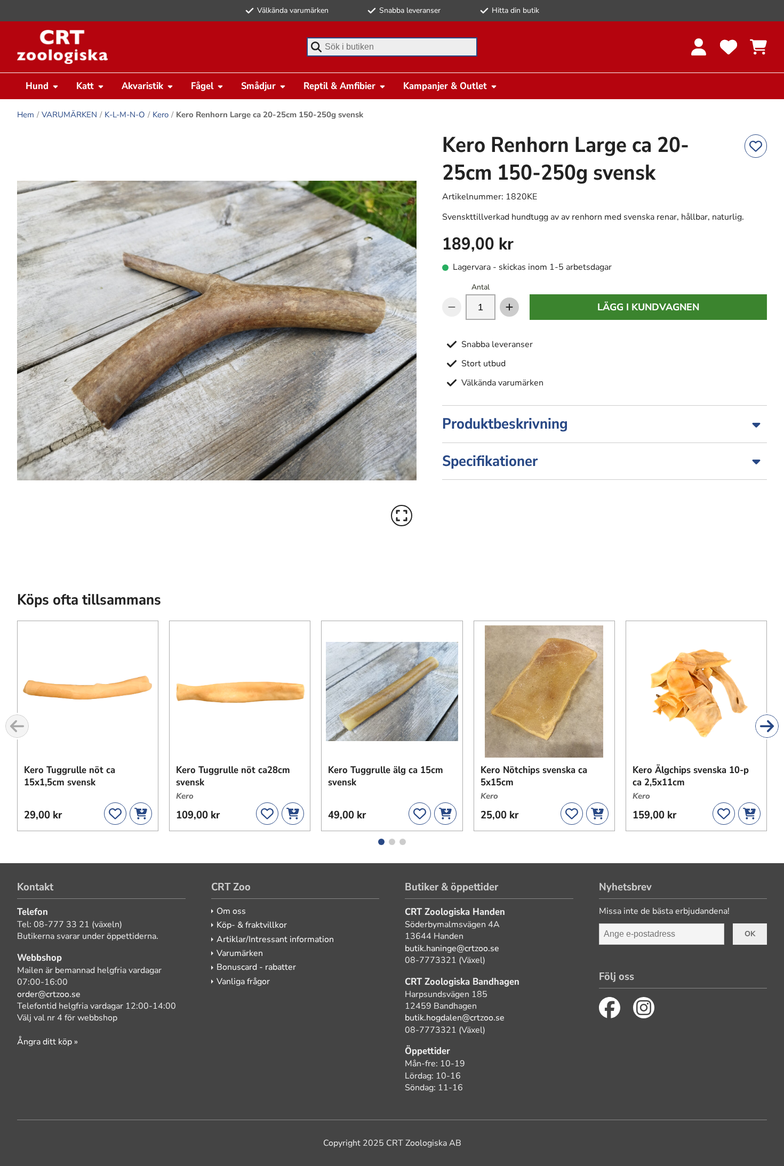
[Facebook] (609, 1007)
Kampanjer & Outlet (445, 85)
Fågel (202, 85)
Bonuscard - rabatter (256, 967)
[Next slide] (767, 726)
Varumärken (240, 953)
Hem (25, 114)
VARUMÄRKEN (69, 114)
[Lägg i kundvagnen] (141, 813)
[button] (217, 330)
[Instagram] (643, 1007)
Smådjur (258, 85)
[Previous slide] (17, 726)
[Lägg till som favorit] (756, 146)
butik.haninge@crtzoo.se (452, 948)
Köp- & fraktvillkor (252, 925)
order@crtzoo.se (49, 994)
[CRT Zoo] (62, 47)
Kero (161, 114)
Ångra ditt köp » (47, 1042)
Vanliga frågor (243, 981)
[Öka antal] (509, 307)
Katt (85, 85)
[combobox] (392, 47)
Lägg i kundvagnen (648, 307)
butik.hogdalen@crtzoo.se (455, 1018)
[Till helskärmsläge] (401, 515)
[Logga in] (698, 47)
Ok (750, 934)
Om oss (231, 911)
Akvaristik (142, 85)
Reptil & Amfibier (339, 85)
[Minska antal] (451, 307)
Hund (37, 85)
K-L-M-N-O (125, 114)
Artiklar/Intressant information (275, 939)
